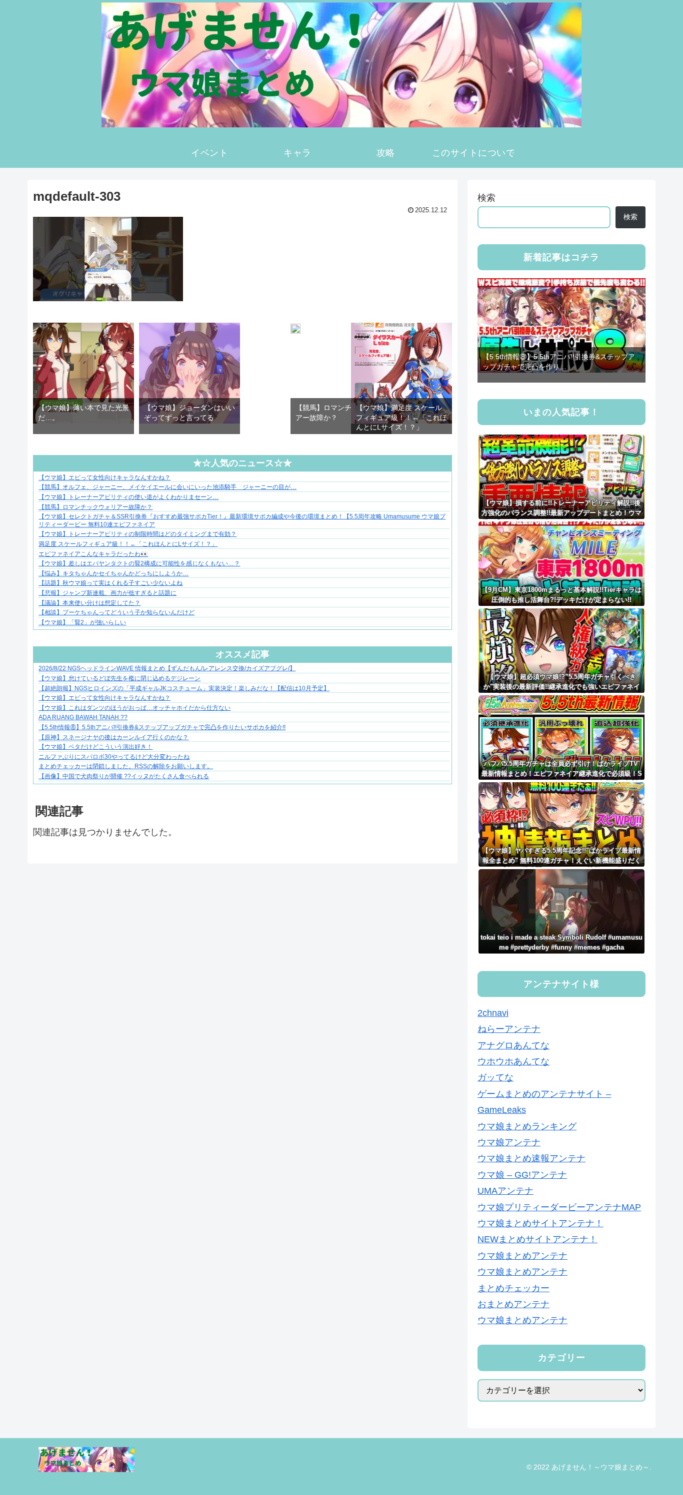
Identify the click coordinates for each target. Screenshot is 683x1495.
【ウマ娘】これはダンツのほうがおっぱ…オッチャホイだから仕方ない (134, 707)
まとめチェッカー (514, 1288)
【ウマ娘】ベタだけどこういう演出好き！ (95, 746)
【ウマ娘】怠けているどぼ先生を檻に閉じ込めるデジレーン (119, 678)
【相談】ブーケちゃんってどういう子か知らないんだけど (116, 612)
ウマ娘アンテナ (509, 1143)
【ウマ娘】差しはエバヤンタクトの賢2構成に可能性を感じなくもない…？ (139, 563)
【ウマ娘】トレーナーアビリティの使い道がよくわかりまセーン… (128, 497)
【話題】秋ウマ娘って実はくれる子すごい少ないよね (110, 582)
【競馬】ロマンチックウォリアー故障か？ (95, 506)
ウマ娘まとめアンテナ (523, 1256)
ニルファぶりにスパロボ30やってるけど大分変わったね (114, 756)
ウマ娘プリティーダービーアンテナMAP (559, 1207)
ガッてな (496, 1078)
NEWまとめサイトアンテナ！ (538, 1240)
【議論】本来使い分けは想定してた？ (89, 602)
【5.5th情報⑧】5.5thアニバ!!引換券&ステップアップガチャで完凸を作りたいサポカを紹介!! (162, 727)
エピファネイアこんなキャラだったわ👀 (93, 553)
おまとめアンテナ (514, 1305)
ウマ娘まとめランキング (527, 1126)
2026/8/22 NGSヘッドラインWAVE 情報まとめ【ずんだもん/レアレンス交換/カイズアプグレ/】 (167, 668)
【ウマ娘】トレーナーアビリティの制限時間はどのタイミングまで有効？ (137, 533)
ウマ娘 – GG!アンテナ (522, 1175)
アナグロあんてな (514, 1045)
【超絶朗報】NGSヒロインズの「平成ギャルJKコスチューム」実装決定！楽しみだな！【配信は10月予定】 (184, 688)
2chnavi (493, 1013)
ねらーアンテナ (509, 1029)
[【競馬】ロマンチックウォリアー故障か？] (295, 331)
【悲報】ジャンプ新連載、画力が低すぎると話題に (107, 592)
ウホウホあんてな (514, 1062)
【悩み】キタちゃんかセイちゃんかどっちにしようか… (113, 573)
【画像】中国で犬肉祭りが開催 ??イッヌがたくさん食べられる (123, 776)
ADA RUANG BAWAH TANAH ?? (83, 717)
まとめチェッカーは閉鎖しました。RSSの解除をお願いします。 (125, 766)
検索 (487, 198)
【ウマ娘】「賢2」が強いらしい (82, 622)
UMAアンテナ (506, 1191)
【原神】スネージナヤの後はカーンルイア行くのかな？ (113, 737)
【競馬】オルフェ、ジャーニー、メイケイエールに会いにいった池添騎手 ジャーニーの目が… (167, 487)
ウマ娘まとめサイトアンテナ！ (541, 1224)
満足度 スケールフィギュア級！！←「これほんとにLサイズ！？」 (128, 543)
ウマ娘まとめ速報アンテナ (532, 1159)
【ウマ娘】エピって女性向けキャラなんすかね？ (104, 477)
